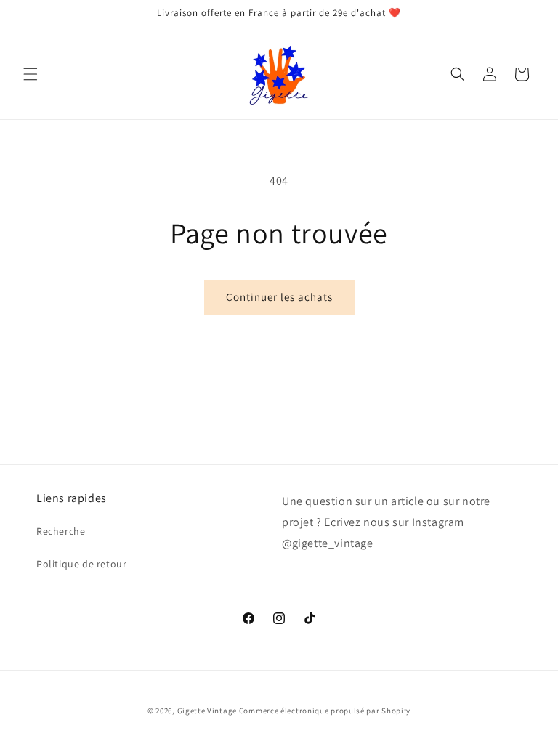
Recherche (60, 531)
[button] (30, 74)
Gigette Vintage (207, 710)
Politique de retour (81, 563)
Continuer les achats (279, 297)
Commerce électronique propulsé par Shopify (325, 710)
